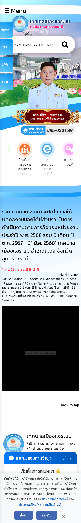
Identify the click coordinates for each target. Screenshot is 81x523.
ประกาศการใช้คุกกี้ (55, 499)
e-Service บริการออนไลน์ (42, 167)
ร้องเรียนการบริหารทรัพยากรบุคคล (19, 167)
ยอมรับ (47, 515)
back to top (70, 404)
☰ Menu (15, 10)
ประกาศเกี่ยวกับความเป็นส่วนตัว (40, 504)
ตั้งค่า (24, 515)
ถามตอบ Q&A (64, 162)
